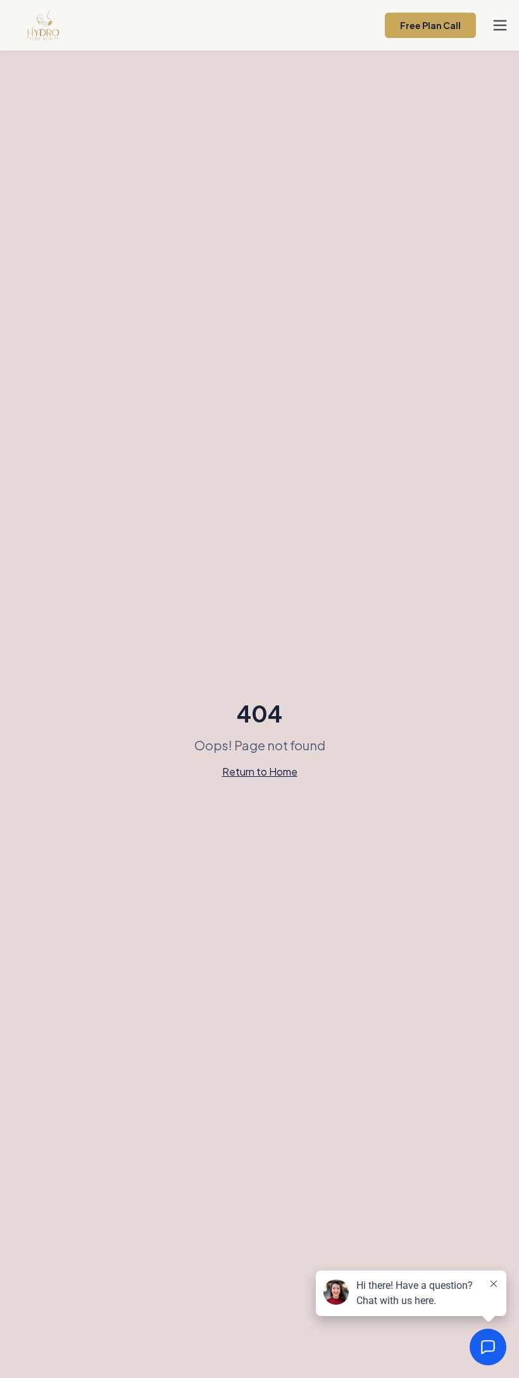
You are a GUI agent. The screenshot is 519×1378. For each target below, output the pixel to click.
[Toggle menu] (500, 25)
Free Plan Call (430, 25)
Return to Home (259, 771)
